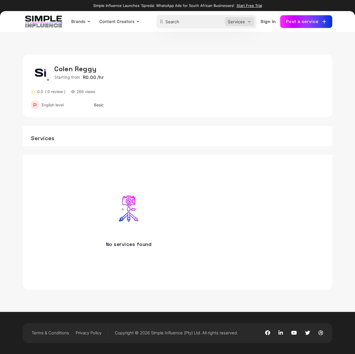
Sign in (268, 21)
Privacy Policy (89, 332)
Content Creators (117, 21)
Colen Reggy (75, 69)
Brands (78, 21)
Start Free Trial (249, 5)
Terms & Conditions (50, 332)
